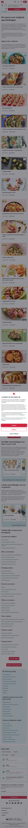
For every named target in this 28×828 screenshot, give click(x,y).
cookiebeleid (3, 420)
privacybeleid (21, 414)
